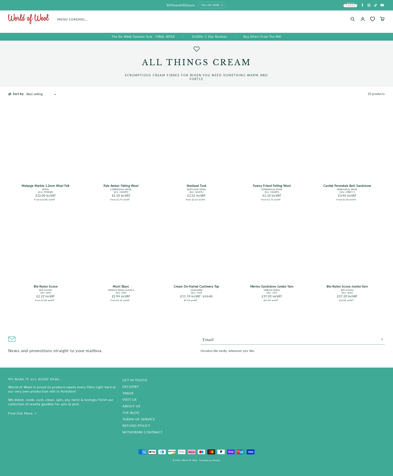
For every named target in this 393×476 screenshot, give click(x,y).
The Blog (131, 412)
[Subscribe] (382, 339)
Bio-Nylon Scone (46, 286)
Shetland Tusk (197, 185)
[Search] (352, 19)
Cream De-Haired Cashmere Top (196, 286)
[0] (372, 19)
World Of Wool (190, 460)
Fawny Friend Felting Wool (272, 185)
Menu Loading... (72, 19)
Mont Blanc (121, 286)
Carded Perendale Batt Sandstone (347, 185)
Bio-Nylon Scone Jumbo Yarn (347, 286)
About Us (131, 406)
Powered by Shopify (209, 460)
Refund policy (136, 425)
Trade (128, 393)
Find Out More (20, 413)
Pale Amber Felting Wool (121, 185)
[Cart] (382, 19)
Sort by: (18, 94)
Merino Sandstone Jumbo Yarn (272, 286)
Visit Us (129, 399)
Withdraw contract (142, 432)
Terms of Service (138, 419)
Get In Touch (134, 380)
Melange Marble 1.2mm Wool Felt (46, 185)
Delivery (130, 386)
